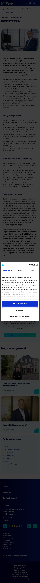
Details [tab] (20, 270)
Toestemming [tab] (7, 270)
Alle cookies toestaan (20, 303)
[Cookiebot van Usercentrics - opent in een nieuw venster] (29, 265)
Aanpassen (19, 310)
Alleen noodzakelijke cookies (20, 316)
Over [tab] (32, 270)
